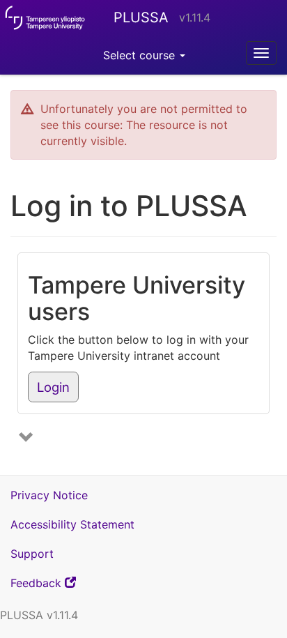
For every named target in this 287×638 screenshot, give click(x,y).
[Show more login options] (27, 439)
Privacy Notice (49, 495)
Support (32, 554)
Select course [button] (140, 55)
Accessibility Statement (72, 524)
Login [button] (53, 387)
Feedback (62, 586)
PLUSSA (141, 17)
